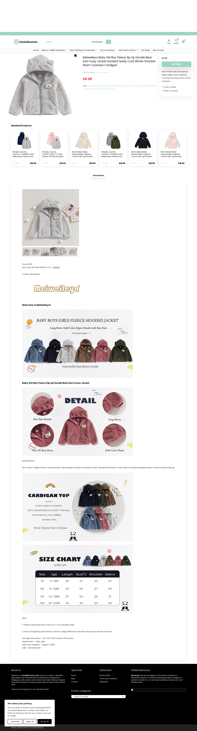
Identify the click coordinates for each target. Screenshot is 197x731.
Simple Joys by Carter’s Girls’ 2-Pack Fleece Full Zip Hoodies (53, 154)
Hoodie (138, 86)
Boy (97, 86)
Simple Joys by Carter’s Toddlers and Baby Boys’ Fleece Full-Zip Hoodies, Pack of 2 (23, 155)
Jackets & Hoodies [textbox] (97, 697)
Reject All (30, 721)
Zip (113, 89)
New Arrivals (158, 50)
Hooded (131, 86)
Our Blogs (145, 50)
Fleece (117, 86)
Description (98, 175)
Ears (112, 86)
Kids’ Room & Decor (127, 50)
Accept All (45, 721)
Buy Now (176, 64)
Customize (15, 721)
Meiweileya (151, 86)
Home (36, 50)
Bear (93, 86)
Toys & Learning (107, 50)
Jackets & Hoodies (103, 72)
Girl (126, 86)
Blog (73, 678)
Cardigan (102, 86)
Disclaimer (104, 682)
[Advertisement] (68, 16)
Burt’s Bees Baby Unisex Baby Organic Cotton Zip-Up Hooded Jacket (83, 155)
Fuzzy (122, 86)
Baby (89, 86)
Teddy (99, 89)
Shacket (93, 89)
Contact (74, 682)
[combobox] (98, 696)
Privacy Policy (105, 675)
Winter (109, 89)
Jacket (143, 86)
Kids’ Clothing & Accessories (82, 50)
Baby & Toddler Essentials (53, 50)
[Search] (108, 42)
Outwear (86, 89)
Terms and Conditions (108, 678)
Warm (104, 89)
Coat (109, 86)
